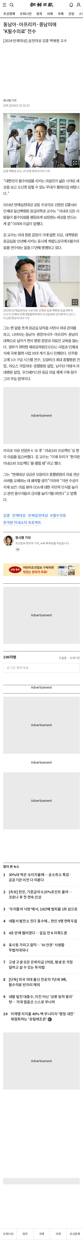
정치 (25, 1234)
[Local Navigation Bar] (4, 4)
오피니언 (8, 1234)
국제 (41, 1234)
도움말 (63, 658)
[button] (4, 4)
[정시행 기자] (8, 540)
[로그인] (78, 4)
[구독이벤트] (41, 569)
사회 (58, 1234)
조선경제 (75, 1234)
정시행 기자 (9, 100)
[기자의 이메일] (17, 551)
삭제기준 (75, 658)
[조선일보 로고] (41, 4)
